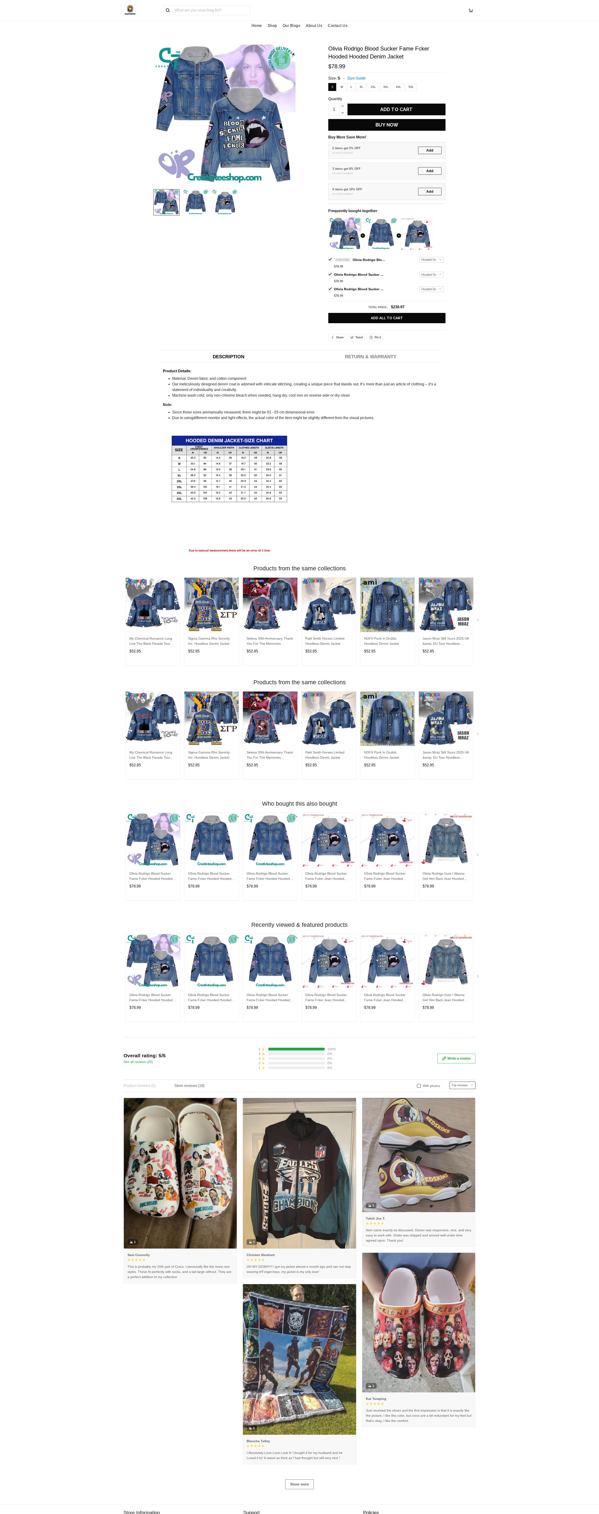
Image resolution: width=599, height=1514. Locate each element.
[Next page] (478, 620)
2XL (373, 87)
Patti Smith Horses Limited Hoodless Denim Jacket (324, 641)
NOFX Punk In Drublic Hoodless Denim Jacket (381, 641)
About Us (314, 26)
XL (361, 87)
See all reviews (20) (138, 1062)
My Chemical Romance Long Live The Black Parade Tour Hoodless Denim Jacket (150, 642)
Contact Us (337, 26)
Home (257, 26)
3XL (385, 87)
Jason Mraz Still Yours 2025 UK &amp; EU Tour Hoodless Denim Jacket (446, 642)
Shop (272, 26)
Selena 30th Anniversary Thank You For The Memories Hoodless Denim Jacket (270, 642)
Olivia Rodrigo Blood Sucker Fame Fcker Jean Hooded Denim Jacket (359, 289)
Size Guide (356, 78)
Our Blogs (291, 26)
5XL (411, 87)
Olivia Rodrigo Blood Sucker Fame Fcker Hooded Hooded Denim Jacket (369, 260)
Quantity (335, 99)
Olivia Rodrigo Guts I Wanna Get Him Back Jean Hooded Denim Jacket (443, 877)
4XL (398, 87)
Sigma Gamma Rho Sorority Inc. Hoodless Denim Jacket (209, 641)
